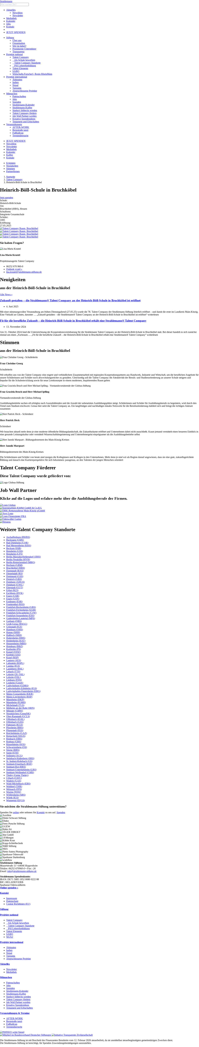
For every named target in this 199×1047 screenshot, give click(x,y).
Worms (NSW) (13, 792)
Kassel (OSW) (13, 652)
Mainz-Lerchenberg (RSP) (19, 696)
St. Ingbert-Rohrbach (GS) (19, 761)
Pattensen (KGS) (14, 724)
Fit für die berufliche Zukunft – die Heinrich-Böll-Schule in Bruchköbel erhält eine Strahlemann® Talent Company (73, 320)
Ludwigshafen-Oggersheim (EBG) (23, 691)
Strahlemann (6, 1)
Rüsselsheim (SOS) (15, 744)
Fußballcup (11, 1024)
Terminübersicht (14, 1027)
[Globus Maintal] (8, 505)
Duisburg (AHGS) (15, 582)
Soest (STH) (12, 752)
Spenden (61, 812)
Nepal (9, 953)
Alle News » (6, 294)
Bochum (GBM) (14, 565)
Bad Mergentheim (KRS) (18, 545)
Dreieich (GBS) (14, 579)
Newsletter (17, 15)
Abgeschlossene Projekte (18, 958)
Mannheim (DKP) (15, 699)
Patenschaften (13, 982)
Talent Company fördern (18, 999)
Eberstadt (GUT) (14, 587)
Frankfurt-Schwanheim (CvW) (21, 612)
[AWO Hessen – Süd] (6, 513)
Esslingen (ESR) (14, 601)
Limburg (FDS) (14, 680)
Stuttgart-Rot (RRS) (16, 766)
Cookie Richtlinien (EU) (18, 904)
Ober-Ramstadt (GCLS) (18, 716)
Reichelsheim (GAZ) (16, 733)
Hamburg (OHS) (14, 629)
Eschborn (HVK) (14, 593)
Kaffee (9, 155)
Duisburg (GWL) (14, 584)
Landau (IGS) (13, 666)
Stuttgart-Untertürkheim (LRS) (21, 769)
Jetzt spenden (6, 197)
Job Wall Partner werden (18, 1002)
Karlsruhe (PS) (13, 649)
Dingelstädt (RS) (14, 573)
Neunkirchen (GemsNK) (18, 713)
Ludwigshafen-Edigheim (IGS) (21, 688)
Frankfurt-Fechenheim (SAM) (21, 610)
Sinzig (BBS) (12, 750)
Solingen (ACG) (14, 755)
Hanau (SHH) (13, 632)
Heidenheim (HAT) (15, 640)
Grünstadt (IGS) (14, 626)
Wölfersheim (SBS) (15, 794)
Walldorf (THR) (14, 786)
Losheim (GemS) (14, 682)
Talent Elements (20, 68)
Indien (9, 950)
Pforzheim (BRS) (14, 727)
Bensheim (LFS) (14, 554)
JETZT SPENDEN (15, 32)
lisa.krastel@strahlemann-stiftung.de (24, 272)
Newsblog (17, 12)
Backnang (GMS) (15, 540)
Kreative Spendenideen (17, 1005)
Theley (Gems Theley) (17, 775)
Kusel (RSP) (12, 657)
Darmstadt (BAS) (14, 570)
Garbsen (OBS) (14, 621)
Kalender (10, 21)
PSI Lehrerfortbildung (24, 65)
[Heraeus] (5, 522)
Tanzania (10, 956)
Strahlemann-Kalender (17, 991)
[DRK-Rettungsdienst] (22, 510)
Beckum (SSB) (13, 548)
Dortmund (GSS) (14, 576)
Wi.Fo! (9, 937)
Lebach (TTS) (13, 671)
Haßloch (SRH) (14, 635)
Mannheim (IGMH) (16, 702)
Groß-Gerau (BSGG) (16, 624)
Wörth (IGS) (12, 797)
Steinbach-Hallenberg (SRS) (20, 758)
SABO (15, 71)
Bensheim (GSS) (14, 551)
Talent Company (20, 57)
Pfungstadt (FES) (14, 730)
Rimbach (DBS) (14, 738)
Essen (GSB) (12, 596)
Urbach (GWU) (14, 778)
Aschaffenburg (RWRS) (18, 537)
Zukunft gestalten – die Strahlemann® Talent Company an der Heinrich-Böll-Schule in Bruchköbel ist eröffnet (70, 300)
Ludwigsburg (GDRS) (17, 685)
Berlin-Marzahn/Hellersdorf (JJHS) (23, 556)
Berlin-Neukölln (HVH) (18, 559)
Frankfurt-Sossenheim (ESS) (20, 615)
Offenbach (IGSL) (15, 719)
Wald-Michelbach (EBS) (18, 783)
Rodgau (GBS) (13, 741)
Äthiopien (11, 947)
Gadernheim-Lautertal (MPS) (20, 618)
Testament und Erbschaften (19, 1008)
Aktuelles (11, 10)
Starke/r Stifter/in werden (18, 996)
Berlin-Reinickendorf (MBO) (20, 562)
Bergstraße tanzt (14, 1021)
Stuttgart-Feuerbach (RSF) (19, 764)
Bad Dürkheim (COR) (17, 542)
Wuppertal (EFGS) (15, 800)
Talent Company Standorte (26, 62)
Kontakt (10, 26)
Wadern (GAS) (13, 780)
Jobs (8, 24)
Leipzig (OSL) (13, 677)
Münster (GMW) (14, 710)
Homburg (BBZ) (14, 646)
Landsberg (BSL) (14, 668)
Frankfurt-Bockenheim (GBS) (21, 607)
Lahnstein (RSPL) (15, 663)
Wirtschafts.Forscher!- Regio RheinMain (32, 74)
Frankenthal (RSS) (15, 604)
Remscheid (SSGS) (15, 736)
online (16, 812)
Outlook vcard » (14, 269)
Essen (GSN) (12, 598)
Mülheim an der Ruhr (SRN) (20, 708)
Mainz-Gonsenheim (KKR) (19, 694)
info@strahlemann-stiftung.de (22, 871)
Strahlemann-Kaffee (16, 994)
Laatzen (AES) (13, 660)
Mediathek (11, 18)
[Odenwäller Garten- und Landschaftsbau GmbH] (10, 519)
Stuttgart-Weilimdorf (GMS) (20, 772)
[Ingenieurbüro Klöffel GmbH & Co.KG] (21, 508)
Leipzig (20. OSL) (15, 674)
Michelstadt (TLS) (15, 705)
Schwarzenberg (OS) (16, 747)
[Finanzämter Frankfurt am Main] (13, 516)
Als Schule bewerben (23, 60)
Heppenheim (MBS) (16, 643)
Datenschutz (12, 901)
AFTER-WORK (14, 1018)
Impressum (11, 898)
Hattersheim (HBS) (15, 638)
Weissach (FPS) (14, 789)
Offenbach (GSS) (14, 722)
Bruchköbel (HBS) (15, 568)
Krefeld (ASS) (13, 654)
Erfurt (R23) (12, 590)
